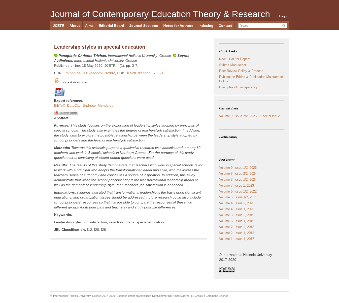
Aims (89, 26)
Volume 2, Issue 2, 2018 (236, 227)
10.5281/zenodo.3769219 (145, 73)
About (74, 26)
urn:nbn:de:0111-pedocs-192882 (89, 73)
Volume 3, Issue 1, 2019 (236, 221)
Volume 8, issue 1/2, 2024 (238, 179)
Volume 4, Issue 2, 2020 (236, 203)
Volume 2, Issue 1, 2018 (236, 233)
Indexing (206, 26)
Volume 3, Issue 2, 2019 (236, 215)
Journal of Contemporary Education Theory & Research (160, 14)
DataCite (74, 105)
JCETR (58, 26)
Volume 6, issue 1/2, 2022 (238, 191)
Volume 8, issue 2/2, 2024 (238, 173)
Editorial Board (111, 26)
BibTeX (59, 105)
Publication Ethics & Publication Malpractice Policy (251, 79)
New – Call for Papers (234, 59)
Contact (225, 26)
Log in (284, 16)
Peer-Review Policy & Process (241, 71)
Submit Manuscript (232, 65)
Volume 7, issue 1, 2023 (236, 185)
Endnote (89, 105)
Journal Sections (143, 26)
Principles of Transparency (238, 87)
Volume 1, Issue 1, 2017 (236, 239)
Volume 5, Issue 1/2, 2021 (238, 197)
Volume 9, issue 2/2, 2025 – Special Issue (249, 116)
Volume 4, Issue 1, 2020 (236, 209)
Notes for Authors (178, 26)
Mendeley (105, 105)
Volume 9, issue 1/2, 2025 (238, 167)
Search (284, 25)
